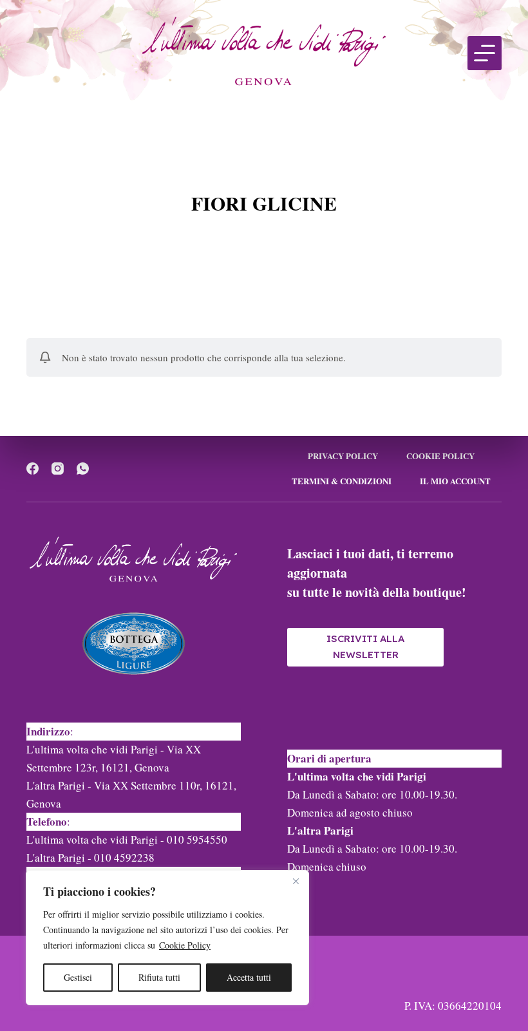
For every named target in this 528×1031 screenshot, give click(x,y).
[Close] (295, 881)
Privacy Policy (343, 456)
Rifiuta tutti (159, 977)
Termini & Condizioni (341, 481)
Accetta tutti (249, 977)
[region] (167, 937)
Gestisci (78, 977)
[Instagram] (58, 468)
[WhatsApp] (83, 468)
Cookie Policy (185, 945)
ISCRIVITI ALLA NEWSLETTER (365, 646)
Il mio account (455, 481)
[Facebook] (32, 468)
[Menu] (484, 53)
